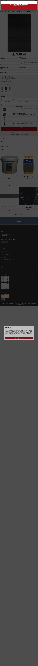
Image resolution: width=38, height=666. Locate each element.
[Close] (36, 2)
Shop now (19, 7)
